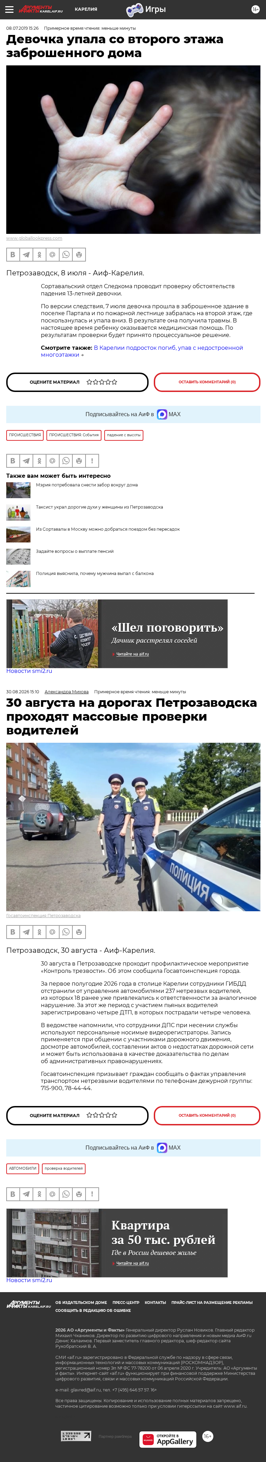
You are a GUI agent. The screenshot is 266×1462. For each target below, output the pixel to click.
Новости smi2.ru (29, 671)
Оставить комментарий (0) (207, 382)
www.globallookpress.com (34, 238)
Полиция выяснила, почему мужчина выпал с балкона (95, 573)
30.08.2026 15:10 (22, 691)
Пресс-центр (126, 1302)
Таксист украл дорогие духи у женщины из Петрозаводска (99, 507)
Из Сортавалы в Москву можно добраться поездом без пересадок (108, 529)
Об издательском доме (81, 1302)
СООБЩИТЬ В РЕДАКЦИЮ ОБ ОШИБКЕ (93, 1310)
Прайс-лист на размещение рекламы (211, 1302)
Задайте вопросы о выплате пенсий (75, 551)
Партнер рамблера (115, 1436)
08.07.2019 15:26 (22, 28)
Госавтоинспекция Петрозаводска (43, 915)
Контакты (155, 1302)
